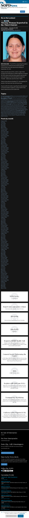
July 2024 (3, 154)
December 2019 (4, 227)
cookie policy (22, 513)
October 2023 (4, 166)
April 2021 (3, 206)
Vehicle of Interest (22, 115)
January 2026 (4, 130)
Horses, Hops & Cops (14, 104)
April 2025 (3, 142)
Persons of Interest (4, 108)
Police (11, 108)
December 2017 (4, 260)
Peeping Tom (18, 107)
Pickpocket (8, 108)
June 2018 (3, 252)
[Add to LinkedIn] (7, 20)
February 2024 (4, 161)
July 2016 (3, 282)
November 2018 (4, 245)
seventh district (20, 110)
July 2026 (3, 122)
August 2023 (4, 169)
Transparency (13, 115)
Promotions (25, 108)
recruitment (20, 109)
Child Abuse (18, 98)
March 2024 (3, 159)
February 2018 (4, 257)
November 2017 (4, 261)
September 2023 (5, 167)
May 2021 (3, 205)
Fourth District (12, 103)
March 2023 (3, 175)
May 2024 (3, 157)
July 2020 (3, 218)
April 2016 (3, 286)
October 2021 (4, 198)
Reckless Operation (15, 109)
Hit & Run (4, 104)
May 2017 (3, 269)
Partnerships (14, 107)
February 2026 (4, 129)
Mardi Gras (13, 105)
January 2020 (4, 226)
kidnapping (6, 105)
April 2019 (3, 238)
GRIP (2, 104)
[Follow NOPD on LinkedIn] (10, 471)
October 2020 (4, 214)
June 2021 (3, 203)
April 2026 (3, 126)
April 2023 (3, 174)
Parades (10, 107)
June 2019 (3, 236)
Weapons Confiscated (4, 116)
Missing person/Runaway (9, 30)
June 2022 (3, 187)
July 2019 (3, 234)
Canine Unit (14, 98)
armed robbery (22, 95)
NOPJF (22, 106)
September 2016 (5, 280)
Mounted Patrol (10, 106)
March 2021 (3, 207)
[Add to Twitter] (4, 20)
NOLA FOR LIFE (18, 106)
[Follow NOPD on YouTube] (12, 471)
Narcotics (14, 106)
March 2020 (3, 223)
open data (2, 107)
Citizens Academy (23, 98)
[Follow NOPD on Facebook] (6, 471)
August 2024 (4, 153)
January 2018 (4, 258)
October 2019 (4, 230)
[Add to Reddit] (8, 20)
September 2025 (5, 135)
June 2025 (3, 139)
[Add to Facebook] (5, 20)
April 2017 (3, 270)
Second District (10, 110)
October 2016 (4, 278)
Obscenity (25, 106)
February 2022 (4, 193)
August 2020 (4, 217)
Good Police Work (22, 103)
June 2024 (3, 155)
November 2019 (4, 229)
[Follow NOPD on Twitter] (8, 471)
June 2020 (3, 219)
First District (6, 103)
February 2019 (4, 241)
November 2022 (4, 181)
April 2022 (3, 190)
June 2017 (3, 268)
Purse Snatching (3, 109)
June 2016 (3, 284)
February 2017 (4, 273)
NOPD (9, 5)
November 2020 (4, 213)
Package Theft (6, 107)
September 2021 (5, 199)
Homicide (8, 104)
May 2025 (3, 141)
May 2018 (3, 253)
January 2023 (4, 178)
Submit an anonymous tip (7, 452)
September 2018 (5, 248)
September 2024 (5, 151)
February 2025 (4, 145)
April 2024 (3, 158)
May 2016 (3, 285)
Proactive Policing (20, 108)
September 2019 (5, 231)
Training (9, 115)
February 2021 (4, 209)
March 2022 (3, 191)
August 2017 (4, 265)
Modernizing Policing (4, 106)
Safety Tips (5, 110)
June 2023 (3, 171)
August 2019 (4, 233)
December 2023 (4, 163)
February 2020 (4, 225)
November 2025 (4, 133)
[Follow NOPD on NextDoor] (3, 471)
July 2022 (3, 186)
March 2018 (3, 256)
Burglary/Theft (6, 98)
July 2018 (3, 250)
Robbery (23, 109)
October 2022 (4, 182)
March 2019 (3, 240)
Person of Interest (23, 107)
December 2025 (4, 131)
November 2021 (4, 197)
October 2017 (4, 262)
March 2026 (3, 127)
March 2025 (3, 143)
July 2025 (3, 138)
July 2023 (3, 170)
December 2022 (4, 179)
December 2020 (4, 211)
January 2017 (4, 274)
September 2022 (5, 183)
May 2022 (3, 189)
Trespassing (17, 115)
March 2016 (3, 288)
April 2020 (3, 222)
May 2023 (3, 173)
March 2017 (3, 272)
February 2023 (4, 177)
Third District (18, 30)
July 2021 (3, 202)
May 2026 (3, 125)
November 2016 (4, 277)
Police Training (14, 108)
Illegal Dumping (20, 104)
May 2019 (3, 237)
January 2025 (4, 146)
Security (14, 110)
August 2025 (4, 137)
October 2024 (4, 150)
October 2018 (4, 246)
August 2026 (4, 121)
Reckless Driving (9, 109)
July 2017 (3, 266)
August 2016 (4, 281)
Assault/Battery (7, 97)
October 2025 (4, 134)
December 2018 (4, 244)
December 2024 (4, 147)
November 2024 (4, 149)
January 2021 (4, 210)
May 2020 (3, 221)
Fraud (17, 103)
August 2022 (4, 185)
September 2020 (5, 215)
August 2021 (4, 201)
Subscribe (4, 464)
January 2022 (4, 194)
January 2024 (4, 162)
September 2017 (5, 264)
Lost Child (9, 105)
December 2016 (4, 276)
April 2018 (3, 254)
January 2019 (4, 242)
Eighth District (10, 102)
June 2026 (3, 123)
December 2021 (4, 195)
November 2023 (4, 165)
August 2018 (4, 249)
